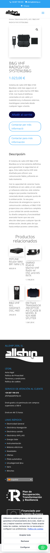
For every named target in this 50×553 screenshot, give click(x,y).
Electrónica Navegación (17, 427)
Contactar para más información (22, 140)
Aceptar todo (25, 535)
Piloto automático (14, 459)
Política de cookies (13, 381)
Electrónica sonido (15, 431)
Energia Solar (12, 439)
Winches (10, 471)
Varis (9, 467)
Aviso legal (9, 372)
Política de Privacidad (14, 375)
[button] (37, 29)
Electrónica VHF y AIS (23, 19)
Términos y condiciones (15, 378)
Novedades (11, 451)
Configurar (25, 547)
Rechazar (25, 541)
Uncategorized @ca (15, 463)
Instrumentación (14, 443)
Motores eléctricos (15, 447)
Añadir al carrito (22, 114)
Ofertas (10, 455)
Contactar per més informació (21, 126)
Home (11, 19)
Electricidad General (15, 423)
